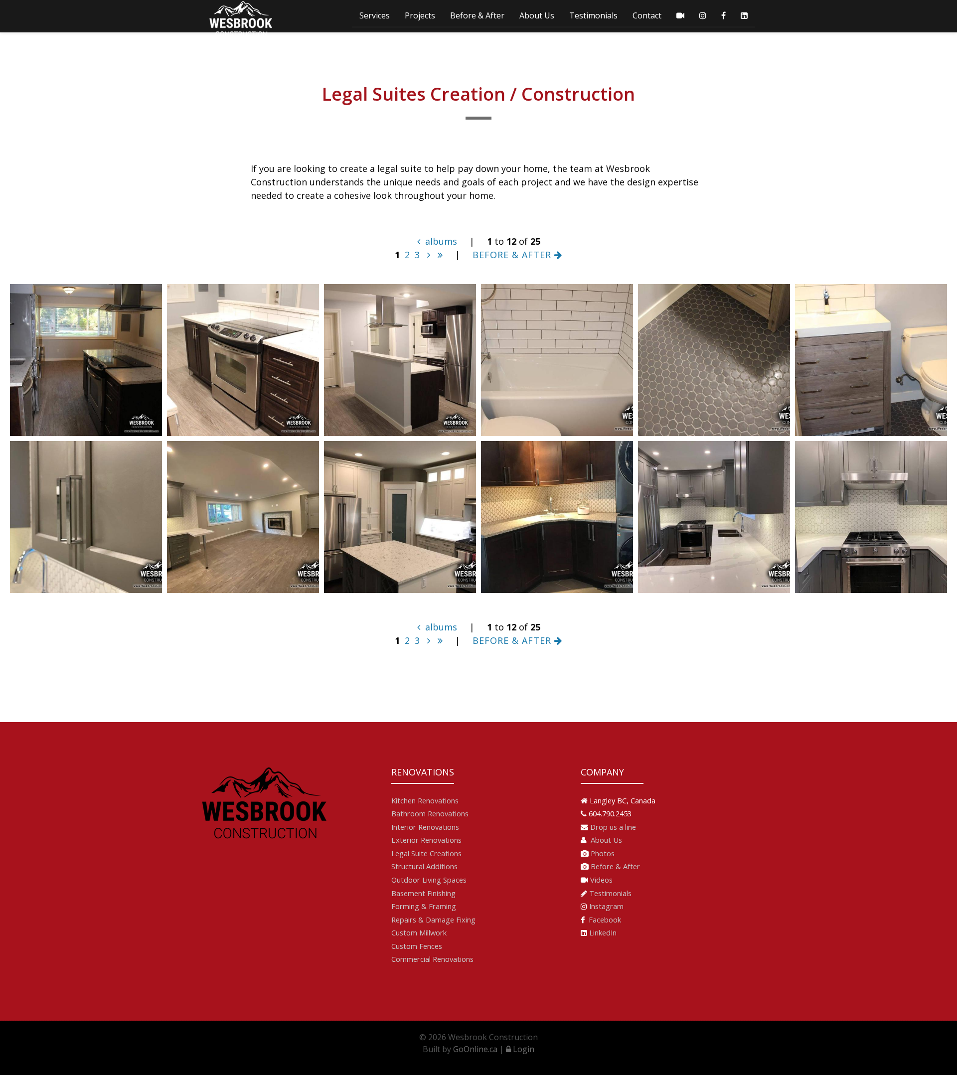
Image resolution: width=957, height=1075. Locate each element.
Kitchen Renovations (425, 800)
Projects (420, 15)
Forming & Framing (423, 906)
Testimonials (593, 15)
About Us (536, 15)
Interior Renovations (425, 827)
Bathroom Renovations (430, 813)
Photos (603, 853)
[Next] (428, 255)
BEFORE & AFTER (513, 255)
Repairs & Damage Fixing (433, 919)
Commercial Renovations (432, 959)
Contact (647, 15)
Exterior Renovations (426, 840)
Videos (601, 880)
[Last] (440, 255)
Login (522, 1049)
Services (374, 15)
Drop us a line (613, 827)
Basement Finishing (423, 893)
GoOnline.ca (475, 1049)
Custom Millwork (419, 932)
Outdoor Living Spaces (429, 880)
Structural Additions (424, 866)
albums (440, 241)
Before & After (477, 15)
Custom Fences (416, 946)
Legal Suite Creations (426, 853)
